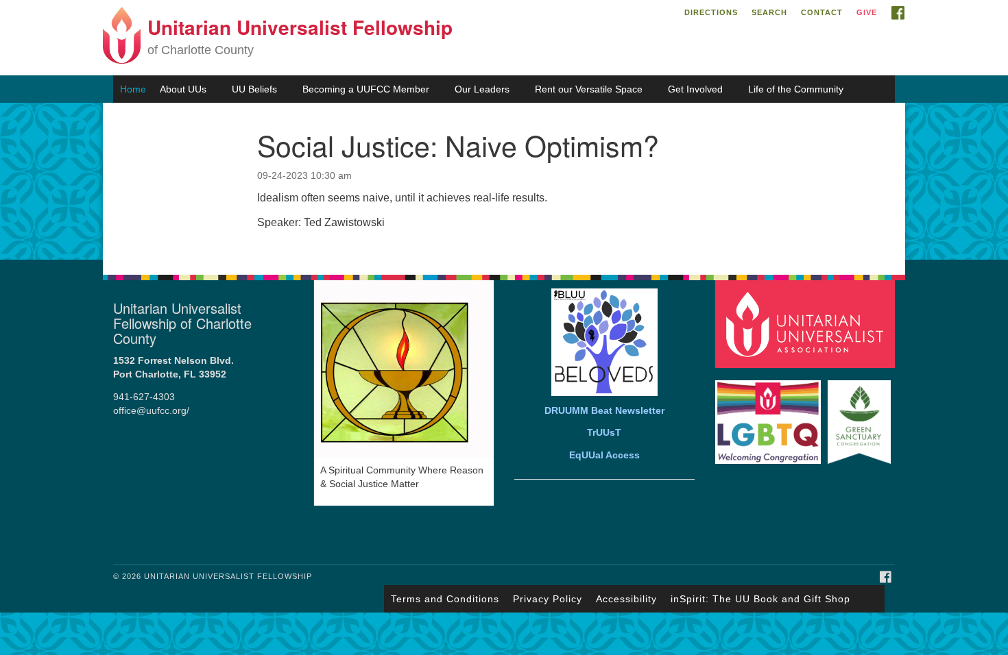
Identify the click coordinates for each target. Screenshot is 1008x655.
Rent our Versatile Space (589, 89)
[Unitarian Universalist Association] (807, 323)
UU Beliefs (254, 89)
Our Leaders (482, 89)
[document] (504, 181)
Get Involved (695, 89)
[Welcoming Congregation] (770, 415)
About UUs (183, 89)
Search (769, 12)
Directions (711, 12)
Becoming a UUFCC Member (365, 89)
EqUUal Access (604, 455)
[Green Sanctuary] (861, 415)
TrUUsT (604, 433)
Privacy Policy (547, 598)
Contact (822, 12)
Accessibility (626, 598)
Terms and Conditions (445, 598)
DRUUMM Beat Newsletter (604, 411)
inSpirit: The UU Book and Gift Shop (760, 598)
